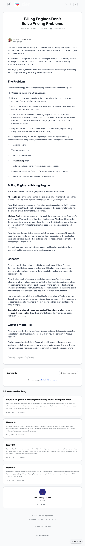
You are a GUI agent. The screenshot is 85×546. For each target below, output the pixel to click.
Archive (40, 519)
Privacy (47, 519)
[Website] (44, 504)
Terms (53, 519)
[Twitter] (37, 504)
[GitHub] (41, 504)
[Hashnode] (47, 504)
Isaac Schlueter (19, 39)
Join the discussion (70, 373)
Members (32, 519)
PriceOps (59, 219)
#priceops (21, 358)
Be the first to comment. (49, 380)
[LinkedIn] (30, 39)
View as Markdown (59, 29)
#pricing (12, 358)
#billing (31, 358)
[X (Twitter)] (28, 39)
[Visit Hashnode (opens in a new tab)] (42, 535)
